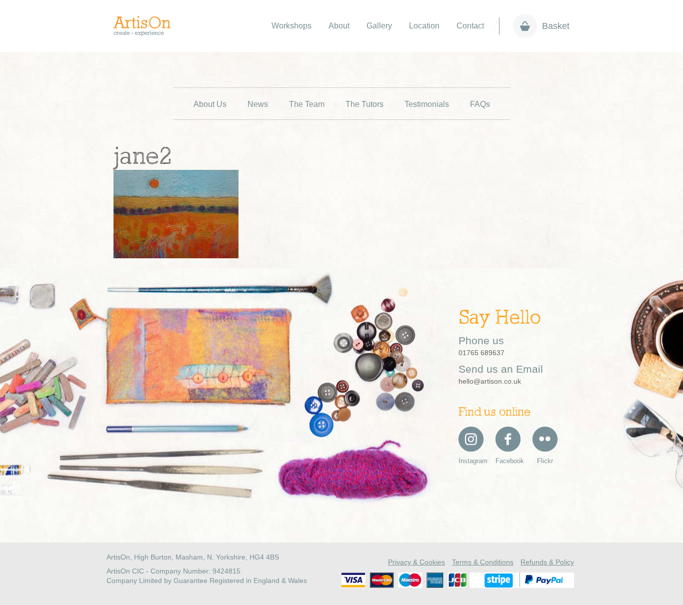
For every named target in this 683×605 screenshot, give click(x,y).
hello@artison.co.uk (489, 381)
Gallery (379, 25)
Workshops (292, 25)
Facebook (508, 461)
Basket (556, 26)
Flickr (545, 461)
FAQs (480, 104)
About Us (210, 104)
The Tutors (365, 104)
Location (424, 25)
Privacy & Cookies (416, 562)
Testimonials (426, 104)
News (258, 104)
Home (147, 26)
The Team (306, 104)
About (339, 25)
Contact (470, 25)
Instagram (471, 461)
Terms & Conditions (483, 562)
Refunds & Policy (547, 562)
